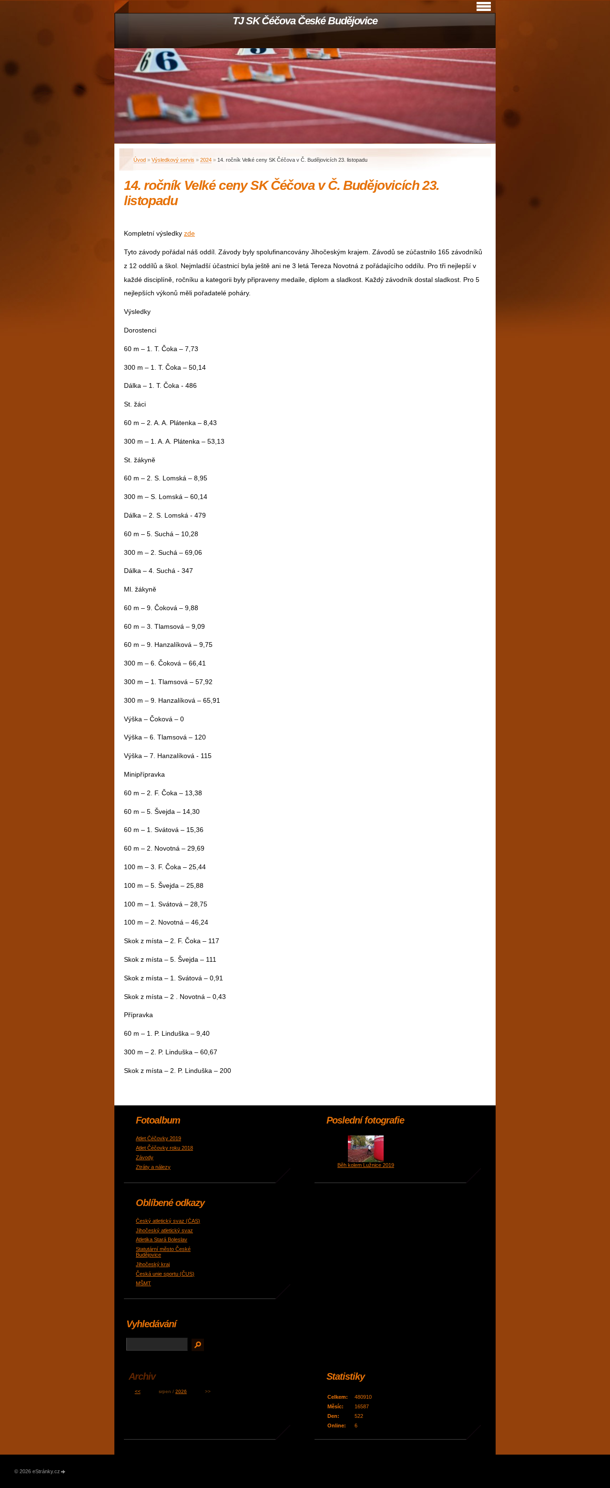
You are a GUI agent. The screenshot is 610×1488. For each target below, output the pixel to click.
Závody (144, 1157)
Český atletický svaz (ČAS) (168, 1221)
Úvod (139, 160)
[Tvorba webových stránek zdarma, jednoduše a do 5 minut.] (63, 1472)
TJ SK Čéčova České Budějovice (305, 21)
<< (138, 1391)
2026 (181, 1391)
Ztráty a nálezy (153, 1167)
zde (189, 233)
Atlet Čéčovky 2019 (158, 1138)
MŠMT (143, 1283)
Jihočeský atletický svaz (164, 1230)
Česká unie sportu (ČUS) (165, 1274)
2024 (206, 160)
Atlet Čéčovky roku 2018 (164, 1148)
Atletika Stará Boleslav (161, 1239)
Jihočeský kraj (153, 1264)
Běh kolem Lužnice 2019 (365, 1165)
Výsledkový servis (173, 160)
